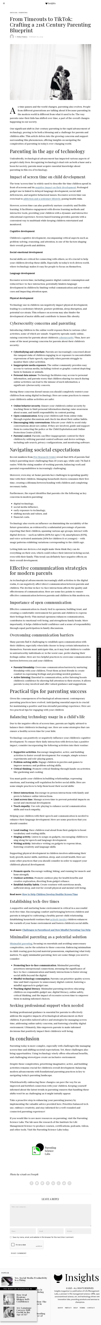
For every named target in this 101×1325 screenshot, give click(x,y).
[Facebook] (32, 1183)
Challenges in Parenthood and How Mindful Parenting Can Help (56, 929)
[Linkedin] (53, 1183)
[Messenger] (37, 1183)
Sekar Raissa (22, 37)
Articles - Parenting (19, 12)
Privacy (68, 1308)
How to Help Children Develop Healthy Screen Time (50, 894)
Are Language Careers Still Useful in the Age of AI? (24, 1311)
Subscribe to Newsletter (99, 663)
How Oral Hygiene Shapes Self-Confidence (23, 1298)
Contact (91, 1308)
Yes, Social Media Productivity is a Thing (31, 1279)
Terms (82, 1308)
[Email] (69, 1183)
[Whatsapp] (59, 1183)
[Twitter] (42, 1183)
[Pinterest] (48, 1183)
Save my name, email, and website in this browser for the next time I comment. (43, 1237)
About (60, 1308)
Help (76, 1308)
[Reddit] (64, 1183)
